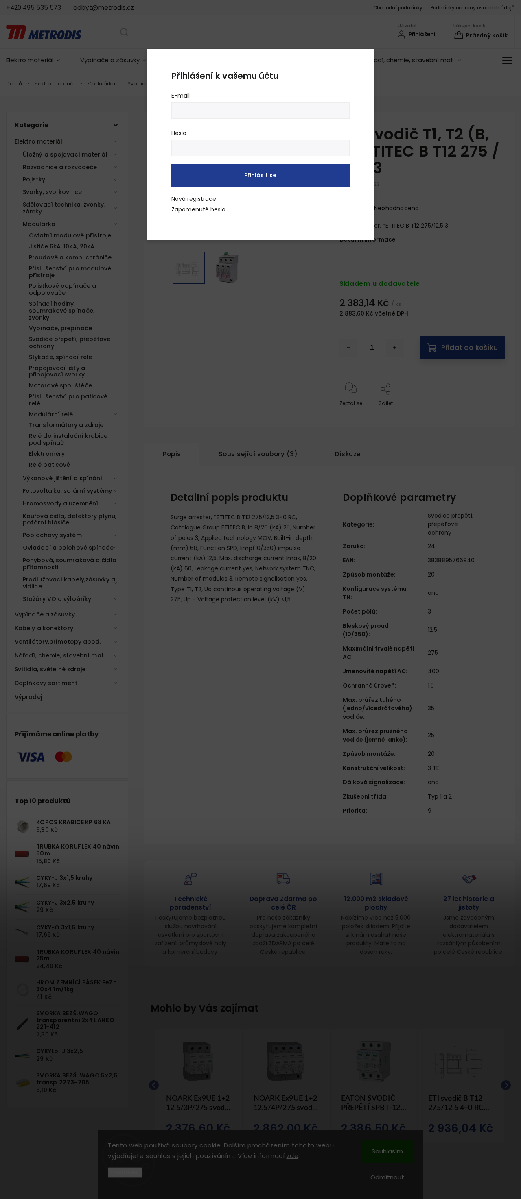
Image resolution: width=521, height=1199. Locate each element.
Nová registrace (193, 199)
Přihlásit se (260, 175)
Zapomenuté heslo (198, 209)
